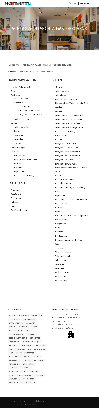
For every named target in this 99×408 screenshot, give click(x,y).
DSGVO (34, 327)
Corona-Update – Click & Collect (69, 115)
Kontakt (17, 163)
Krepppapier (29, 353)
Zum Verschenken (19, 210)
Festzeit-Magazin (16, 334)
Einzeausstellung (16, 330)
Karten (14, 206)
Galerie (58, 175)
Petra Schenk (14, 364)
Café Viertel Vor (16, 323)
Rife (9, 401)
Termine (59, 248)
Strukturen (33, 371)
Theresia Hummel (22, 98)
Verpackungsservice (23, 139)
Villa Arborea (14, 379)
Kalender (15, 202)
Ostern (28, 360)
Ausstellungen (23, 106)
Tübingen (39, 375)
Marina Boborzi (62, 219)
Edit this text (85, 3)
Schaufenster (15, 368)
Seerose (27, 368)
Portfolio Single (62, 236)
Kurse (16, 131)
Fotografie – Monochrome (29, 110)
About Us (59, 87)
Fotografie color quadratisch (67, 151)
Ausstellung (16, 194)
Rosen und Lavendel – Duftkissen (70, 239)
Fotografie (30, 334)
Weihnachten (61, 276)
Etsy (28, 330)
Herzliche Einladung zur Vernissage (70, 187)
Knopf (19, 353)
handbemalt (14, 342)
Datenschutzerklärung (24, 175)
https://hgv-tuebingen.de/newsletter (64, 324)
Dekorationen (61, 135)
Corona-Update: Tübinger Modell (69, 127)
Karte (11, 353)
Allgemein (15, 190)
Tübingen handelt (63, 256)
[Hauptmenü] (74, 3)
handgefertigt (28, 342)
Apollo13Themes (15, 404)
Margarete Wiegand (32, 357)
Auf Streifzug (23, 316)
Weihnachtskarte (16, 383)
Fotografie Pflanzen (64, 159)
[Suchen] (70, 3)
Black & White (14, 319)
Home (58, 191)
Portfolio (59, 231)
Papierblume (39, 360)
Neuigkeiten (16, 143)
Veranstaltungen (18, 147)
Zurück (11, 71)
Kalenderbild (25, 345)
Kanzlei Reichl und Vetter (20, 349)
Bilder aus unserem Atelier (26, 159)
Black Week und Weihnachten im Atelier (72, 103)
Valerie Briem (61, 260)
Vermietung (19, 135)
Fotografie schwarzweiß (66, 163)
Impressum (19, 171)
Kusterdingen (15, 357)
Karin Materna (40, 349)
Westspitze (30, 383)
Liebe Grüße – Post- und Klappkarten (71, 215)
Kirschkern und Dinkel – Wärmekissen (71, 199)
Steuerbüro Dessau (17, 371)
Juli (38, 342)
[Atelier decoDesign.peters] (18, 3)
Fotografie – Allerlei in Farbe (29, 114)
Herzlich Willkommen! (20, 87)
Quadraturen (29, 364)
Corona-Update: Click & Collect (68, 119)
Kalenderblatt (40, 345)
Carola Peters (20, 102)
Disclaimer (18, 167)
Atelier (12, 316)
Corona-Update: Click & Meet (68, 123)
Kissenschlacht (61, 203)
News (57, 227)
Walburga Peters (21, 119)
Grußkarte (35, 338)
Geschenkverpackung (18, 338)
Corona (12, 327)
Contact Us (60, 111)
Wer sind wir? (20, 155)
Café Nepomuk (29, 319)
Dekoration (16, 198)
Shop (13, 91)
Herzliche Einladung (63, 183)
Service (58, 244)
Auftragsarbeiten (21, 127)
